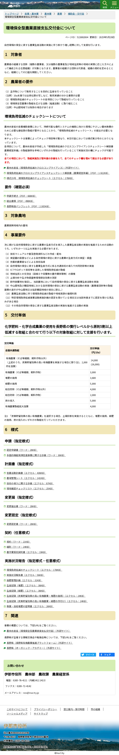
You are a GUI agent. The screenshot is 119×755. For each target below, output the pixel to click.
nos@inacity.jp (31, 692)
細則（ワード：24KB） (19, 546)
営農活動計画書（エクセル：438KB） (26, 473)
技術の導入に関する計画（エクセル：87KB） (30, 483)
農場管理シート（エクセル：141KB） (26, 478)
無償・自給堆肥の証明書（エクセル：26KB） (30, 606)
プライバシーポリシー (45, 709)
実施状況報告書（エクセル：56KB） (26, 575)
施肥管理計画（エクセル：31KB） (24, 580)
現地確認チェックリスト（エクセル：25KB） (30, 488)
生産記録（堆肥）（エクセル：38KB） (26, 585)
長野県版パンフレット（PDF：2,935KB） (29, 206)
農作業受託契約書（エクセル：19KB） (27, 552)
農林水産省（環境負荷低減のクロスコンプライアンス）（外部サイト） (43, 167)
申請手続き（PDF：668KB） (22, 195)
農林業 (47, 13)
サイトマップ (41, 713)
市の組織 (95, 709)
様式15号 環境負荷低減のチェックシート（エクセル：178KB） (40, 178)
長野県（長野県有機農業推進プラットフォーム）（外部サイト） (40, 642)
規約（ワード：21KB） (19, 541)
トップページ (12, 13)
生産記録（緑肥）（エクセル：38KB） (26, 590)
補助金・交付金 (76, 13)
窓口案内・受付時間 (74, 709)
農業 (59, 13)
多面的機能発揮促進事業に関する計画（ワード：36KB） (36, 455)
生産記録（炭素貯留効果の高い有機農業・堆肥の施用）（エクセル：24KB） (46, 595)
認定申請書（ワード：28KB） (22, 449)
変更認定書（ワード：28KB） (22, 524)
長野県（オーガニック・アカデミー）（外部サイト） (34, 648)
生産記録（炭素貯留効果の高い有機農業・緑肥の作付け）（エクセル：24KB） (47, 601)
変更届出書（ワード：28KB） (22, 506)
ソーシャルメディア (17, 713)
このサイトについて (17, 709)
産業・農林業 (32, 13)
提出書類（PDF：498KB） (20, 201)
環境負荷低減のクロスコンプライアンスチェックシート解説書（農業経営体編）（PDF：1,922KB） (58, 173)
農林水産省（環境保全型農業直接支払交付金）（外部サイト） (39, 630)
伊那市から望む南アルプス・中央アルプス (26, 746)
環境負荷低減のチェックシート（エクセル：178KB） (34, 569)
